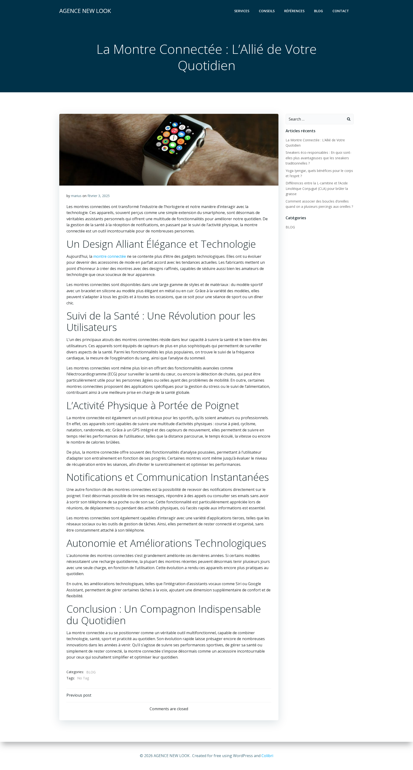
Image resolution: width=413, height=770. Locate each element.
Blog (318, 11)
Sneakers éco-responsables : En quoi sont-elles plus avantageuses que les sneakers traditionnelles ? (318, 157)
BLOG (91, 672)
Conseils (267, 11)
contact (340, 11)
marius (76, 195)
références (294, 11)
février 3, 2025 (98, 195)
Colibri (267, 755)
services (241, 11)
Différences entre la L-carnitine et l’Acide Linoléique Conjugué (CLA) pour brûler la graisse (317, 188)
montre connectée (109, 256)
